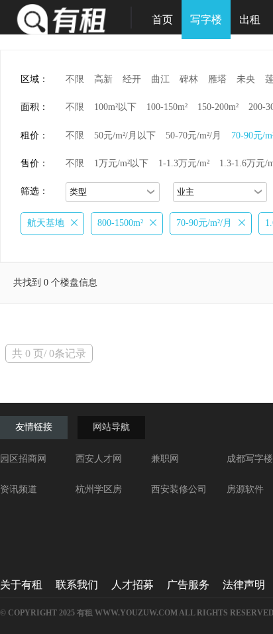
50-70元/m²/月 (193, 135)
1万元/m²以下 (121, 163)
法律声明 (244, 584)
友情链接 (33, 427)
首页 (162, 19)
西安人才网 (99, 459)
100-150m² (167, 107)
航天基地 (45, 223)
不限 (75, 79)
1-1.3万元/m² (183, 163)
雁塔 (217, 79)
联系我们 (77, 584)
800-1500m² (120, 223)
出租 (249, 19)
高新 (103, 79)
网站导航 (111, 427)
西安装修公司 (179, 489)
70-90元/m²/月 (204, 223)
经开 (132, 79)
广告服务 (188, 584)
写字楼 (206, 19)
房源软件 (245, 489)
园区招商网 (23, 459)
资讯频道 (18, 489)
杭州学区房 (99, 489)
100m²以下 (115, 107)
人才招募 (132, 584)
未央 (246, 79)
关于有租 (21, 584)
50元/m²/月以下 (125, 135)
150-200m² (218, 107)
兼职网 (165, 459)
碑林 (189, 79)
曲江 (160, 79)
